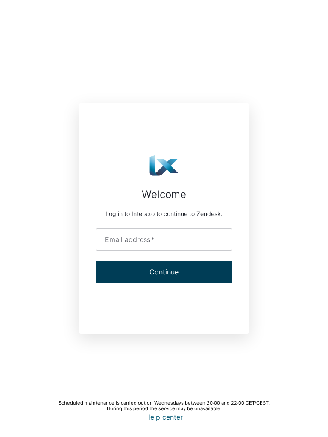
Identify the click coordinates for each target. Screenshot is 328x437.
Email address (130, 239)
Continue (164, 272)
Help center (164, 417)
